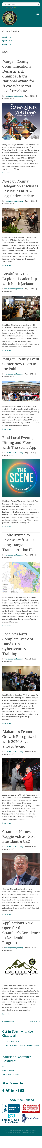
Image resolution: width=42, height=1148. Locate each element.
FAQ (4, 1066)
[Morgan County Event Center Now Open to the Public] (21, 391)
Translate (20, 8)
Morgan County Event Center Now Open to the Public (20, 364)
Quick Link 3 (7, 44)
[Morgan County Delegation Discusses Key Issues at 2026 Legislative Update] (21, 220)
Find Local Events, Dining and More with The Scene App (19, 442)
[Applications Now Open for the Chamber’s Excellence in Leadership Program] (21, 968)
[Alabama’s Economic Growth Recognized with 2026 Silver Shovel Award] (21, 774)
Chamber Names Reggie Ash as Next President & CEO (18, 836)
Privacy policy (8, 1070)
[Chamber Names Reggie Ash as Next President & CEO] (21, 869)
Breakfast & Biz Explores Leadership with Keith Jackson (19, 279)
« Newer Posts (8, 1021)
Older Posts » (34, 1021)
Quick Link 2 (7, 41)
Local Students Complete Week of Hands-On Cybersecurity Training (17, 644)
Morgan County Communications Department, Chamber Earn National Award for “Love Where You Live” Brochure (18, 76)
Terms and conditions (10, 1074)
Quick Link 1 (7, 37)
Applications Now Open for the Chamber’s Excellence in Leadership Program (21, 933)
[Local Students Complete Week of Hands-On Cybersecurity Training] (21, 678)
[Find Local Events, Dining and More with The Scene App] (21, 478)
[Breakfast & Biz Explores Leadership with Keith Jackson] (21, 308)
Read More (6, 173)
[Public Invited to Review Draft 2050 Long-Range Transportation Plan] (21, 577)
